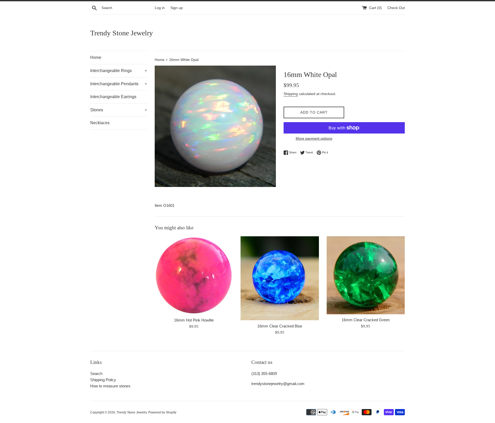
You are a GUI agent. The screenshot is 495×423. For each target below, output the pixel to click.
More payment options (314, 138)
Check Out (396, 8)
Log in (160, 8)
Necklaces (100, 123)
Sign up (176, 8)
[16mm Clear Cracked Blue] (280, 278)
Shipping (291, 94)
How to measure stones (110, 386)
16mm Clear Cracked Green (366, 320)
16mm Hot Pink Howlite (194, 320)
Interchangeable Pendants (118, 84)
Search (96, 373)
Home (95, 57)
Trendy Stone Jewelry (121, 33)
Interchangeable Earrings (113, 97)
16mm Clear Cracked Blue (279, 326)
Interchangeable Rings (118, 70)
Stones (118, 110)
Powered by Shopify (162, 412)
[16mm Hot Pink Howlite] (194, 275)
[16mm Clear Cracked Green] (366, 275)
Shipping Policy (103, 380)
